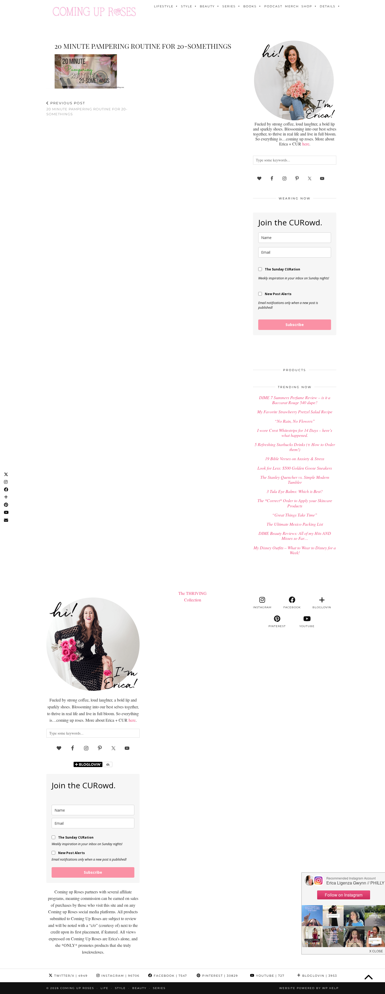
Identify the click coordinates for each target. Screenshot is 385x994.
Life (104, 988)
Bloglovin (319, 975)
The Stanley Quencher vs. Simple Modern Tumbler (294, 479)
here (305, 143)
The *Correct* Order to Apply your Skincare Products (294, 503)
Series (229, 6)
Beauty (207, 6)
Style (186, 6)
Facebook (169, 975)
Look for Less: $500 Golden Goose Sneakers (294, 468)
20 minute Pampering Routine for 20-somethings (87, 108)
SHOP (306, 6)
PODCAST (273, 6)
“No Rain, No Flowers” (294, 421)
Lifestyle (163, 6)
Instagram (120, 975)
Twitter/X (70, 975)
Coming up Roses (77, 988)
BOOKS (250, 6)
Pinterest (219, 975)
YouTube (269, 975)
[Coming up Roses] (94, 11)
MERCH (292, 6)
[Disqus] (142, 188)
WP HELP (330, 988)
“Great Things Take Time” (294, 515)
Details (328, 6)
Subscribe (294, 324)
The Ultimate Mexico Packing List (295, 524)
